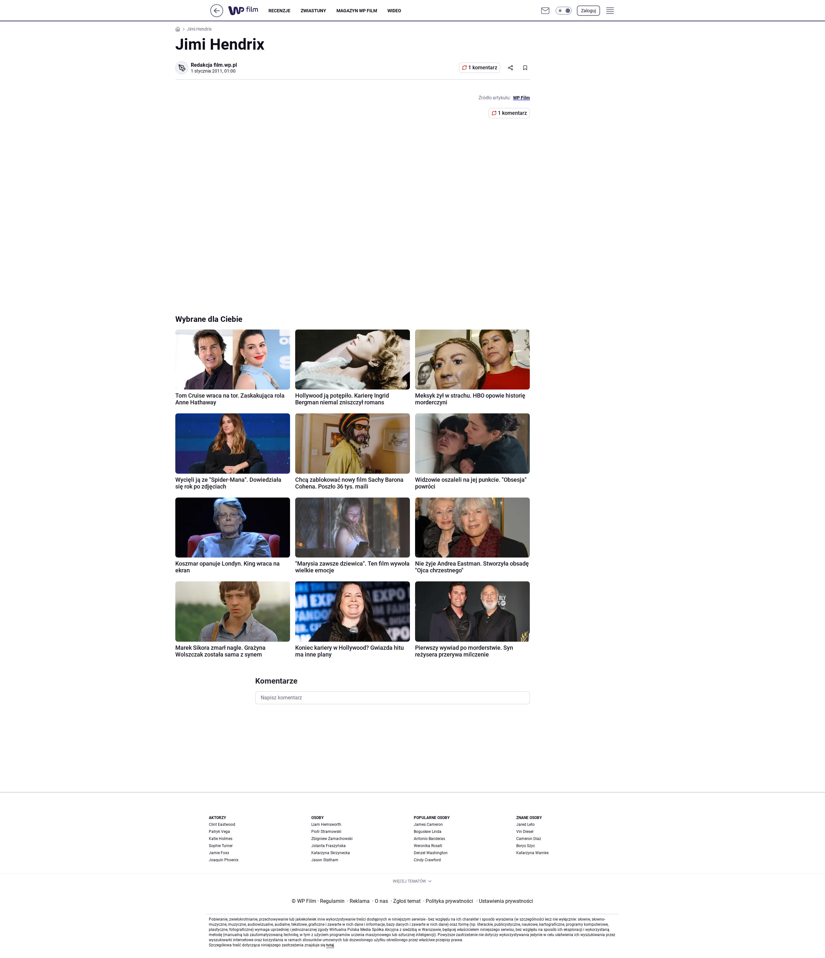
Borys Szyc (525, 846)
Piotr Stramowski (326, 831)
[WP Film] (248, 10)
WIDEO (394, 10)
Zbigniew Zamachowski (332, 838)
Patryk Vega (219, 831)
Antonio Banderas (429, 838)
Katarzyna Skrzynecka (330, 853)
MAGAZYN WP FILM (356, 10)
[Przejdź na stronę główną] (216, 15)
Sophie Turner (221, 846)
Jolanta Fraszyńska (328, 846)
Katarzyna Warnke (532, 853)
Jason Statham (324, 860)
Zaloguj (588, 10)
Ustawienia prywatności (504, 901)
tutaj (330, 945)
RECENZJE (279, 10)
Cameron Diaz (528, 838)
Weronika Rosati (428, 846)
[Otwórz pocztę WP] (545, 10)
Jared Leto (525, 824)
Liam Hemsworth (326, 824)
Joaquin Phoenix (223, 860)
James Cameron (428, 824)
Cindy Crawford (427, 860)
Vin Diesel (524, 831)
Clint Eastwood (222, 824)
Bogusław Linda (428, 831)
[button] (564, 11)
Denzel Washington (431, 853)
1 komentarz (482, 67)
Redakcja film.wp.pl (214, 65)
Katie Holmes (220, 838)
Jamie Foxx (219, 853)
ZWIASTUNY (313, 10)
